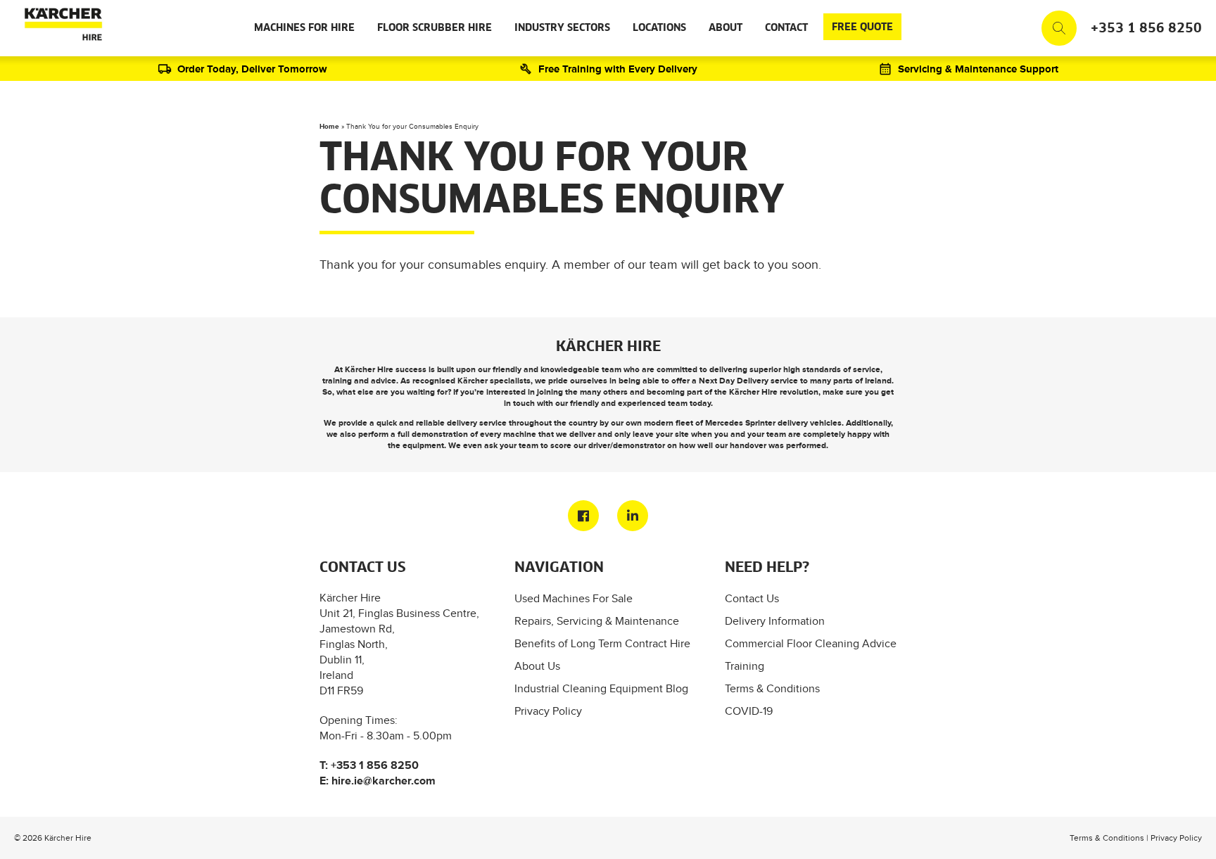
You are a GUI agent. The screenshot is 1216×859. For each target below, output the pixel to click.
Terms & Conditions (772, 688)
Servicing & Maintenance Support (978, 69)
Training (744, 666)
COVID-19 (749, 711)
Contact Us (752, 598)
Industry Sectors (562, 28)
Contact (786, 28)
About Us (537, 666)
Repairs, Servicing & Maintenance (596, 621)
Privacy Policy (548, 711)
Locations (659, 28)
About (725, 28)
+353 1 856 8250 (1146, 28)
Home (329, 126)
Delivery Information (775, 621)
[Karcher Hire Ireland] (60, 28)
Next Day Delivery (733, 381)
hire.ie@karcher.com (383, 781)
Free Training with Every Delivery (617, 69)
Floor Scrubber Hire (434, 28)
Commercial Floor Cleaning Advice (811, 643)
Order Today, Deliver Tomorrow (252, 69)
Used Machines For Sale (573, 598)
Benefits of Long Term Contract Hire (602, 643)
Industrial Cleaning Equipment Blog (601, 688)
